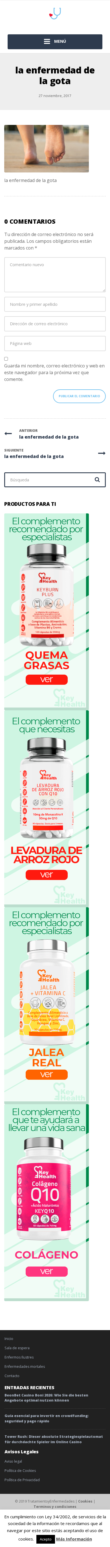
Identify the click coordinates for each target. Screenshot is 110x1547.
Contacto (12, 1375)
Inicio (9, 1338)
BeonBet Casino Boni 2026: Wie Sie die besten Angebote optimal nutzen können (46, 1398)
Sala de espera (17, 1348)
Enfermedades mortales (25, 1366)
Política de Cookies (20, 1470)
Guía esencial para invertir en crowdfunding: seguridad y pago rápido (47, 1418)
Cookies (85, 1501)
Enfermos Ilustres (19, 1357)
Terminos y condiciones (55, 1506)
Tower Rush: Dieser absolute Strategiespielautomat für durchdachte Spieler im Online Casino (54, 1439)
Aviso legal (13, 1461)
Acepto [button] (46, 1539)
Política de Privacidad (22, 1480)
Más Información (74, 1539)
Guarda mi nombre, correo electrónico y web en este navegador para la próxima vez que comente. (54, 372)
